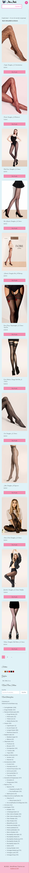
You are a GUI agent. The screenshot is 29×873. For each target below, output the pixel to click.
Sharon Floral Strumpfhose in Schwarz (12, 538)
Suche (4, 690)
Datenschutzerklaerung (9, 703)
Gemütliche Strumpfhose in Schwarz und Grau (14, 590)
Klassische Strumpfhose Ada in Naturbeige (13, 273)
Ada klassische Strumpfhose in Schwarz (13, 221)
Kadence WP (14, 868)
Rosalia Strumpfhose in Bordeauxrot (12, 117)
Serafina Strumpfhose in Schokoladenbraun (13, 65)
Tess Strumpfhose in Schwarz (10, 433)
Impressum (5, 701)
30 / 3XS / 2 (5, 680)
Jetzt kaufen (14, 72)
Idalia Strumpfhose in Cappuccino (11, 486)
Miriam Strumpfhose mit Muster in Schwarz (14, 642)
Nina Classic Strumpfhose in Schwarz (12, 169)
